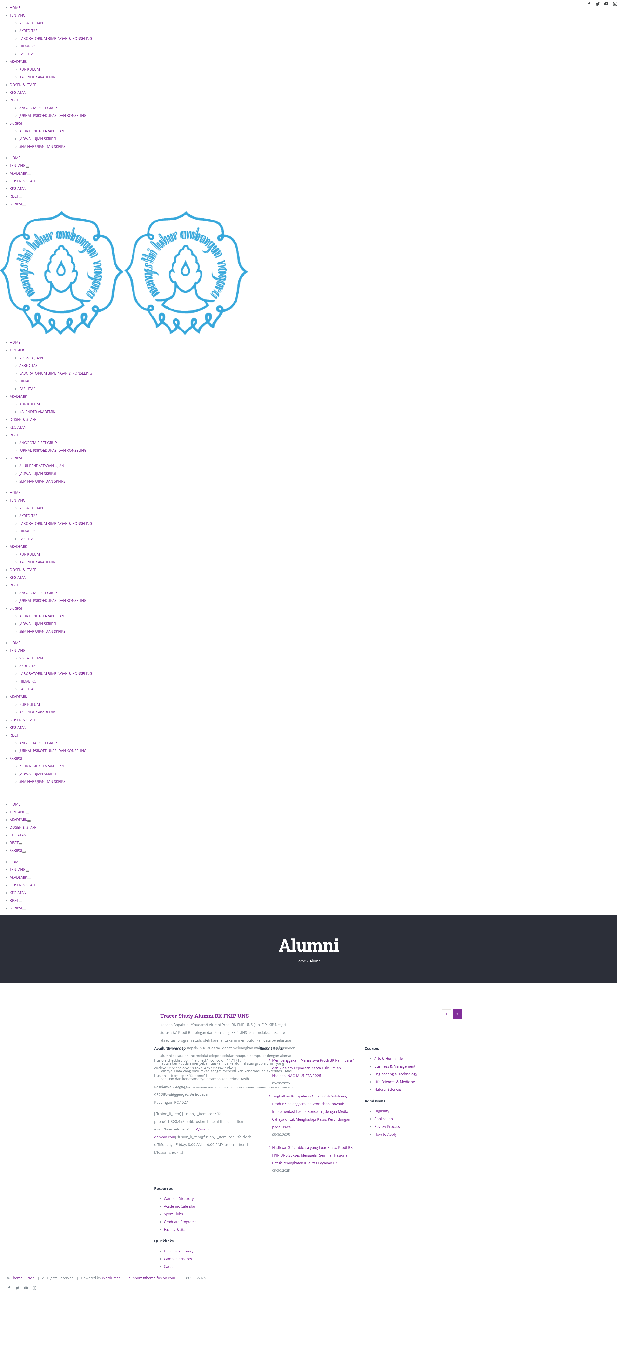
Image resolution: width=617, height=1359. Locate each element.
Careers (170, 1266)
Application (383, 1118)
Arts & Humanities (389, 1058)
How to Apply (385, 1134)
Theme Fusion (22, 1277)
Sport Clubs (173, 1213)
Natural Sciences (388, 1089)
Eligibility (381, 1111)
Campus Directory (179, 1198)
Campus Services (178, 1258)
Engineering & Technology (395, 1073)
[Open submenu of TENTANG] (27, 167)
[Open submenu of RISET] (20, 197)
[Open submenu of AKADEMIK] (29, 174)
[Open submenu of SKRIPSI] (24, 205)
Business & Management (394, 1066)
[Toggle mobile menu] (2, 793)
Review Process (387, 1126)
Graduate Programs (180, 1221)
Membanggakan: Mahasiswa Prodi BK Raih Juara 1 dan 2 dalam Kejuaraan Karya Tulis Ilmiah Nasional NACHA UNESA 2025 (313, 1068)
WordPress (111, 1277)
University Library (179, 1251)
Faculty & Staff (176, 1229)
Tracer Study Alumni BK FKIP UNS (204, 1015)
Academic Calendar (179, 1206)
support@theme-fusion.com (152, 1277)
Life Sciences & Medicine (394, 1081)
